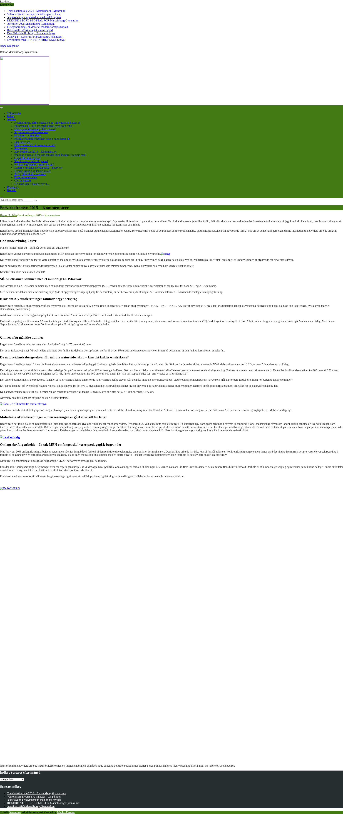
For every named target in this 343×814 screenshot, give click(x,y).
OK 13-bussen (22, 180)
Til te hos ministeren (25, 177)
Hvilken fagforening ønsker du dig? (34, 164)
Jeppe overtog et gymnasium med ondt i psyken (34, 17)
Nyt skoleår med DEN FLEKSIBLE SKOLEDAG (36, 39)
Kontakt (11, 190)
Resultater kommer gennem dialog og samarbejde (42, 138)
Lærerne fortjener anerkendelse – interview (38, 167)
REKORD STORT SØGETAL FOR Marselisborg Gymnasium (43, 20)
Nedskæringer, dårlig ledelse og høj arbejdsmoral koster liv (47, 122)
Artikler (11, 119)
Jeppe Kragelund (9, 45)
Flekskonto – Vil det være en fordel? (34, 145)
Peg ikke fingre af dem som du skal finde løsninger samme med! (50, 154)
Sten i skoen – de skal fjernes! (31, 161)
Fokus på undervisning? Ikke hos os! (35, 129)
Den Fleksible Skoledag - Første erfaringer (31, 33)
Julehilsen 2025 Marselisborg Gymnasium (30, 23)
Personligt (12, 187)
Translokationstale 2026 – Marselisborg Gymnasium (36, 793)
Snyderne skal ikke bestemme (31, 132)
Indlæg (11, 116)
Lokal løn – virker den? (27, 135)
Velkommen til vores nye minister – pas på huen (34, 796)
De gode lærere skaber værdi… (32, 183)
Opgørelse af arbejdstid (27, 158)
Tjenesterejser (22, 141)
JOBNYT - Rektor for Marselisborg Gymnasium (34, 36)
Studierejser (21, 148)
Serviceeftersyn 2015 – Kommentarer (35, 151)
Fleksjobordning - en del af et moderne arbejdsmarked (37, 26)
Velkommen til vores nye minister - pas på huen (34, 14)
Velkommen (14, 112)
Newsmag (15, 812)
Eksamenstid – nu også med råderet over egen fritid (43, 125)
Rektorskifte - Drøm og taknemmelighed (30, 30)
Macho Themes (66, 812)
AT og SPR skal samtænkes (30, 174)
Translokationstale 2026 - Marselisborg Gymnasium (36, 10)
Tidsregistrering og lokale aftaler (32, 170)
